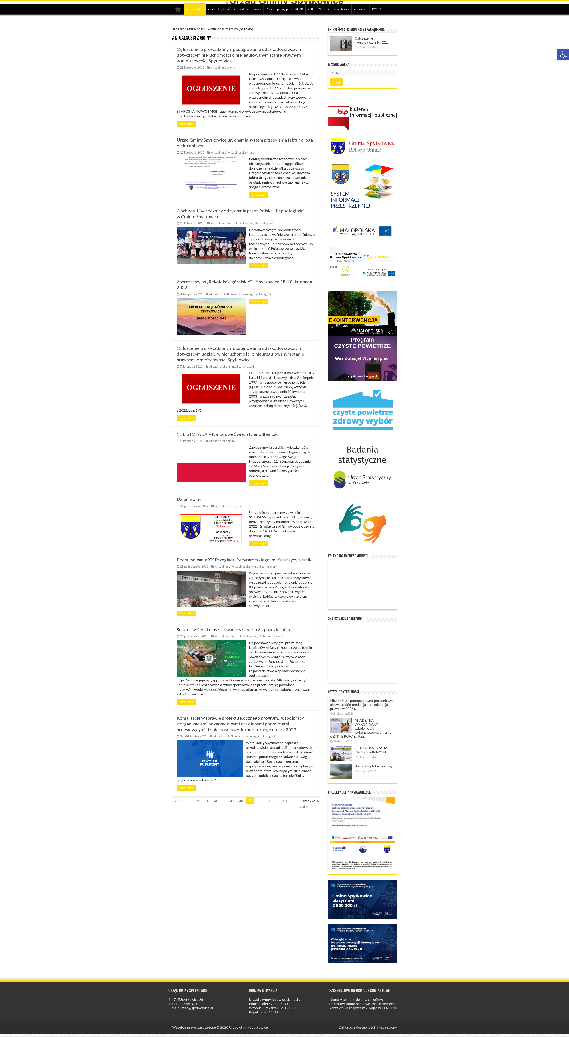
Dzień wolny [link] (189, 499)
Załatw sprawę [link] (249, 9)
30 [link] (207, 801)
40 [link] (216, 801)
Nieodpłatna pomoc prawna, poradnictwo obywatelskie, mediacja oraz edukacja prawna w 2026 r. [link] (362, 704)
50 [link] (259, 801)
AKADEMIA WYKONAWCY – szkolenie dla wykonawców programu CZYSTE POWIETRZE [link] (360, 728)
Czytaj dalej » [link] (186, 123)
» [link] (276, 801)
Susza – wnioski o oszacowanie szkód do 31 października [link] (233, 629)
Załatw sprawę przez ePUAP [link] (284, 9)
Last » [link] (303, 806)
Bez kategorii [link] (264, 223)
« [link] (224, 801)
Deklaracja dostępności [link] (357, 1027)
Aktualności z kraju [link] (271, 636)
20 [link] (198, 801)
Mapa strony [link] (387, 1027)
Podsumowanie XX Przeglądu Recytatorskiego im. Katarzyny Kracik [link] (244, 559)
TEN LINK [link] (389, 1008)
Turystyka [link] (340, 9)
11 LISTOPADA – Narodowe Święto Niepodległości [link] (228, 434)
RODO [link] (376, 9)
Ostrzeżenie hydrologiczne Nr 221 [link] (371, 40)
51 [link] (268, 801)
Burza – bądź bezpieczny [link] (374, 766)
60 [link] (284, 801)
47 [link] (232, 801)
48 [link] (241, 801)
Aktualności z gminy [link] (224, 67)
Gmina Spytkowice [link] (220, 9)
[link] (563, 54)
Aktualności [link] (193, 9)
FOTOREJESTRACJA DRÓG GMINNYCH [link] (371, 750)
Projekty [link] (359, 9)
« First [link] (179, 801)
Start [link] (178, 9)
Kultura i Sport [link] (317, 9)
